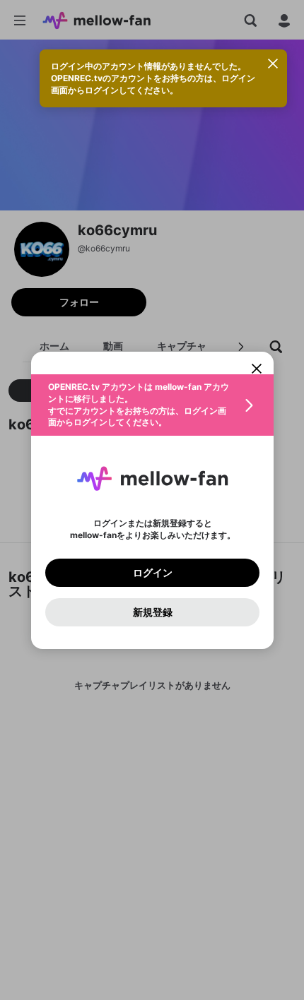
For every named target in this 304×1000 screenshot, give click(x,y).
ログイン (152, 572)
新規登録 (152, 611)
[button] (152, 405)
